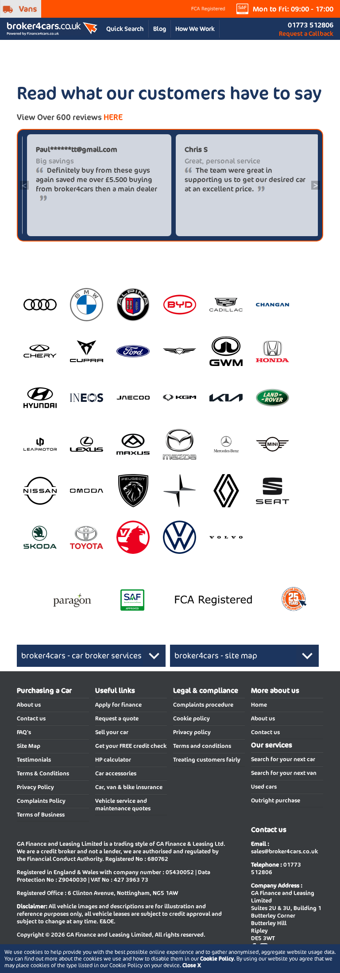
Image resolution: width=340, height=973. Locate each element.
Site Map (28, 746)
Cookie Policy (217, 958)
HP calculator (113, 759)
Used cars (264, 786)
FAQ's (24, 732)
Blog (159, 29)
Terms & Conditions (43, 773)
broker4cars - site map (215, 655)
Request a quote (117, 718)
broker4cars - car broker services (81, 655)
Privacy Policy (35, 787)
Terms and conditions (202, 746)
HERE (113, 117)
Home (259, 704)
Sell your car (111, 732)
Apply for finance (118, 704)
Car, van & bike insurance (128, 787)
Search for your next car (283, 759)
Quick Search (125, 29)
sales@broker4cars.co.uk (284, 851)
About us (29, 704)
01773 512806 (310, 25)
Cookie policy (191, 718)
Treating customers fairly (206, 759)
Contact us (31, 718)
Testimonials (34, 759)
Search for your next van (284, 773)
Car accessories (115, 773)
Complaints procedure (203, 704)
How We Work (195, 29)
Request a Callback (306, 34)
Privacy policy (192, 732)
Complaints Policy (41, 801)
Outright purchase (275, 800)
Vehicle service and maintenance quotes (123, 804)
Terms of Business (41, 814)
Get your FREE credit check (130, 746)
